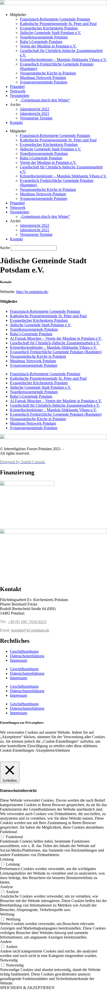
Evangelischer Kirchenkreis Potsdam (49, 28)
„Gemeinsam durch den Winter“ (45, 100)
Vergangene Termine (36, 118)
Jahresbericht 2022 (34, 109)
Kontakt (16, 122)
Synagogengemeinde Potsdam (43, 82)
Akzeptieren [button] (44, 750)
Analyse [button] (6, 887)
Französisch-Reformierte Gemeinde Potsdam (55, 19)
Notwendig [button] (9, 960)
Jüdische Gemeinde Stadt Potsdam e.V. (50, 32)
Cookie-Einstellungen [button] (17, 750)
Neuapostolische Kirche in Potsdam (48, 73)
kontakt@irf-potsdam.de (30, 630)
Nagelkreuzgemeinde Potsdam (44, 37)
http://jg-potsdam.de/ (32, 292)
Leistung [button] (7, 859)
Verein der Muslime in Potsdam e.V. (48, 46)
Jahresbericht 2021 (34, 113)
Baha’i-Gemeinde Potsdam (41, 41)
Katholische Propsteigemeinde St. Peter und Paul (58, 23)
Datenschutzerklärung (27, 656)
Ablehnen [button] (62, 750)
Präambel (17, 86)
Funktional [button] (8, 832)
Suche (5, 248)
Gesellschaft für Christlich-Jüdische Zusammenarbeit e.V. (55, 343)
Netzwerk (17, 91)
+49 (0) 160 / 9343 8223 (27, 622)
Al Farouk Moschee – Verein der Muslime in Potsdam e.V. (56, 338)
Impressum (18, 660)
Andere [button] (6, 942)
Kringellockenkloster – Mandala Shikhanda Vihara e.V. (63, 59)
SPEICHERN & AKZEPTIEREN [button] (27, 988)
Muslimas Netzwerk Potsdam (43, 77)
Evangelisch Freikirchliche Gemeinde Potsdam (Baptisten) (56, 352)
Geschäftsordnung (24, 651)
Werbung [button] (7, 914)
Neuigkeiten (19, 95)
